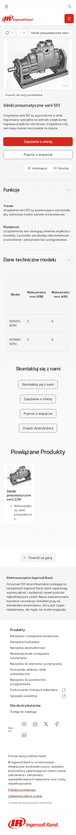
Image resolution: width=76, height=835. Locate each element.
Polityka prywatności (22, 789)
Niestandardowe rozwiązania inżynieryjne (29, 656)
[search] (69, 6)
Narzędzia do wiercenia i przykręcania (36, 663)
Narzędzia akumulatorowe (27, 647)
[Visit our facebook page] (57, 724)
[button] (38, 190)
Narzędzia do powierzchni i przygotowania (28, 682)
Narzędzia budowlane (25, 642)
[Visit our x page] (46, 724)
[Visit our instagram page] (35, 724)
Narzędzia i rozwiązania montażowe (34, 636)
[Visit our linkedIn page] (24, 735)
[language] (6, 6)
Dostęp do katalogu (23, 711)
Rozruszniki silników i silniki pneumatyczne (28, 672)
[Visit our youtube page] (24, 724)
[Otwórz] (69, 18)
